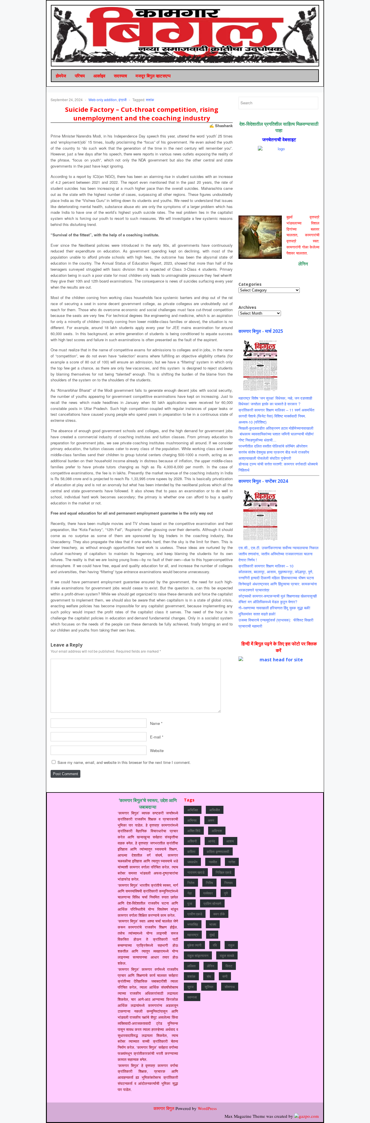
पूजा (189, 903)
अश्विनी (192, 840)
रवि (215, 944)
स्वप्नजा (192, 996)
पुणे (226, 892)
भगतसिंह (192, 924)
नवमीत (213, 861)
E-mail (155, 737)
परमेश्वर (208, 892)
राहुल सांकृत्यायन (197, 955)
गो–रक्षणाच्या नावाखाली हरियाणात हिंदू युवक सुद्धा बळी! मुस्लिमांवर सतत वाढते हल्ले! (274, 611)
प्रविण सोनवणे (212, 903)
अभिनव (192, 820)
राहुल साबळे (227, 955)
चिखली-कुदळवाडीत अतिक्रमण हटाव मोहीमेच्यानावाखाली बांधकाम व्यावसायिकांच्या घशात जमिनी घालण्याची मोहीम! (276, 431)
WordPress (207, 1108)
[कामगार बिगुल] (185, 35)
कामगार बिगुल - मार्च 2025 (260, 331)
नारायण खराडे (195, 872)
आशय (230, 840)
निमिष (209, 882)
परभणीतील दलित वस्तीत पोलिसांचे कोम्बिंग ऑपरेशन (272, 446)
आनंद (211, 840)
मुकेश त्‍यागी (194, 944)
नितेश (191, 882)
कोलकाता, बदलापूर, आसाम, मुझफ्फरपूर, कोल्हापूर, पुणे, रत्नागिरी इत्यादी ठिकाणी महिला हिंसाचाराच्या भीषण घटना (276, 574)
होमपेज (61, 76)
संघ (209, 976)
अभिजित (192, 809)
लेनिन (210, 965)
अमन (211, 820)
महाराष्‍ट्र (192, 934)
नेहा (189, 892)
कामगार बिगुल (163, 1108)
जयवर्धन (192, 861)
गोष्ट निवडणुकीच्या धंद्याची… (257, 440)
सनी (224, 976)
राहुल (231, 944)
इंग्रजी (123, 99)
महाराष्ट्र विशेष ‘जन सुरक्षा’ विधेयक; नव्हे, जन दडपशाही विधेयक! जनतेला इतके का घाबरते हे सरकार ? (275, 401)
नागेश (231, 861)
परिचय (80, 76)
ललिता (191, 965)
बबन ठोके (219, 913)
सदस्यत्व (120, 76)
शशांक (150, 99)
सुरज (190, 986)
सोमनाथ (230, 986)
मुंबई (212, 934)
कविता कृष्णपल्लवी (218, 851)
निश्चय (228, 882)
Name (155, 723)
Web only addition (102, 99)
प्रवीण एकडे (194, 913)
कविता (191, 851)
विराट (228, 965)
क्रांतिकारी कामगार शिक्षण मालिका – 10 (265, 566)
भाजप (212, 924)
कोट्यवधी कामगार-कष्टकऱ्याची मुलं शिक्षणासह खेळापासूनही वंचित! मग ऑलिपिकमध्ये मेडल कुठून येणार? (277, 599)
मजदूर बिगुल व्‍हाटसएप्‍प (153, 76)
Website (157, 750)
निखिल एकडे (223, 872)
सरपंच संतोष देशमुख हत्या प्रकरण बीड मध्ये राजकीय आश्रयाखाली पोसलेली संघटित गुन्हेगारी (273, 455)
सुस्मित (209, 986)
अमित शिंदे (193, 830)
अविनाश (217, 830)
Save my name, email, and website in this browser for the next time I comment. (124, 762)
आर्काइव (99, 76)
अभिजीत (214, 809)
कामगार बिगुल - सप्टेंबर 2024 (263, 481)
